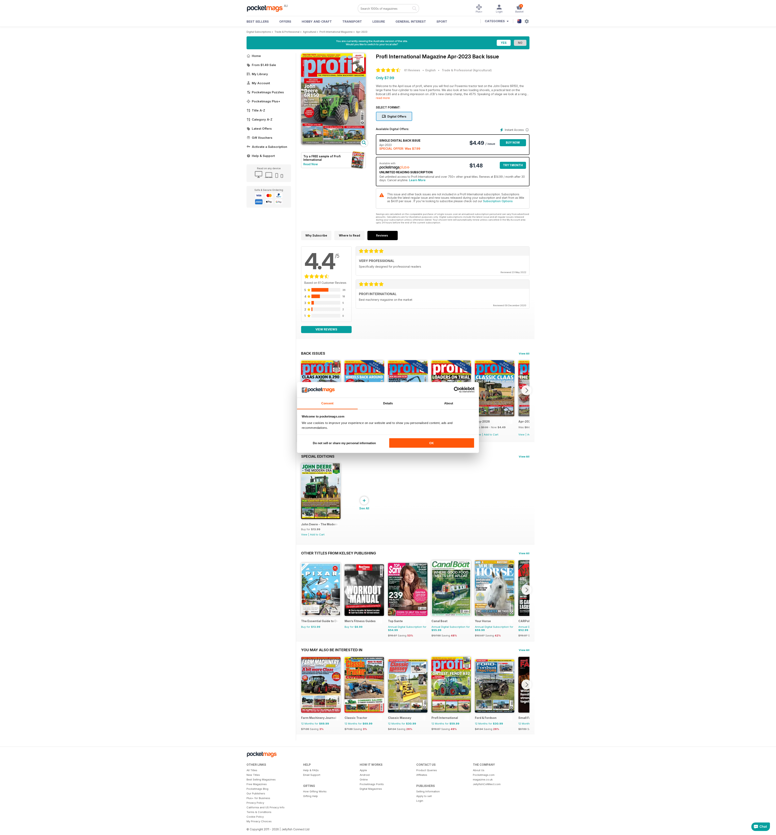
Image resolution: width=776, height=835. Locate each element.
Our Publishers (256, 793)
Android (365, 774)
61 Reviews (412, 70)
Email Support (311, 774)
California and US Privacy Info (266, 807)
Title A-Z (258, 110)
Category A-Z (262, 119)
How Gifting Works (315, 791)
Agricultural (309, 31)
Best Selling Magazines (261, 779)
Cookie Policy (255, 816)
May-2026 (482, 421)
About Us (478, 770)
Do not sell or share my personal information (344, 443)
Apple (363, 770)
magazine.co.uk (483, 779)
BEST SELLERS (258, 21)
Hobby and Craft (317, 21)
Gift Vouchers (262, 138)
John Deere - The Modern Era (319, 524)
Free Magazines (257, 784)
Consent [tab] (327, 403)
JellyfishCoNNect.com (487, 784)
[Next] (526, 390)
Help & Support (263, 156)
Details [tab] (388, 403)
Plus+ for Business (258, 798)
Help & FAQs (311, 770)
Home (256, 56)
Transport (352, 21)
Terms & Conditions (259, 812)
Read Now (310, 164)
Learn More (417, 180)
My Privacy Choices (259, 821)
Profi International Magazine (336, 31)
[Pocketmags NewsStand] (267, 8)
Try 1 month (513, 165)
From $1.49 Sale (264, 65)
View (521, 434)
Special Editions (317, 456)
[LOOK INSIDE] (333, 143)
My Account (261, 83)
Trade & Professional (286, 31)
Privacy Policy (255, 802)
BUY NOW (513, 142)
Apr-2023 (361, 31)
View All (524, 353)
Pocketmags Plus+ (266, 101)
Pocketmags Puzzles (268, 92)
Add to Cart (491, 434)
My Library (260, 74)
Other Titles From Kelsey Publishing (338, 553)
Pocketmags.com (483, 774)
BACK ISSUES (313, 353)
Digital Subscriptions (259, 31)
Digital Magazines (371, 788)
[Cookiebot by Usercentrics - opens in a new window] (456, 390)
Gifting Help (310, 796)
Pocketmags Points (372, 784)
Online (364, 779)
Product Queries (426, 770)
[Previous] (304, 590)
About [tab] (448, 403)
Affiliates (421, 774)
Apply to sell (424, 796)
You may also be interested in (331, 650)
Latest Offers (262, 128)
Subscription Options (498, 201)
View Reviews (326, 329)
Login (419, 800)
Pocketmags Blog (257, 788)
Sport (441, 21)
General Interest (410, 21)
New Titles (253, 774)
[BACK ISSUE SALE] (494, 415)
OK (431, 443)
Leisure (378, 21)
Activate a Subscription (269, 147)
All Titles (252, 770)
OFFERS (285, 21)
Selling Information (428, 791)
